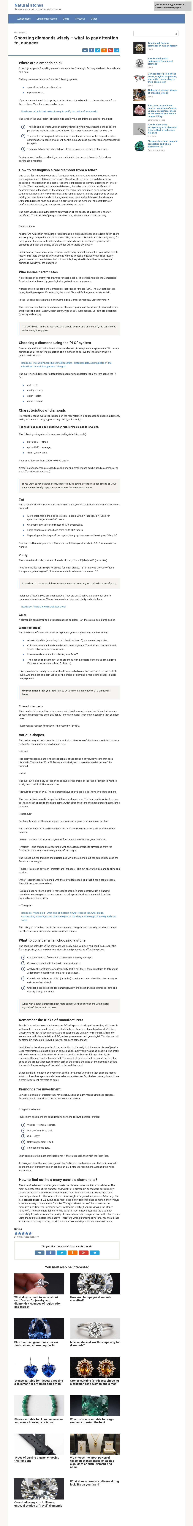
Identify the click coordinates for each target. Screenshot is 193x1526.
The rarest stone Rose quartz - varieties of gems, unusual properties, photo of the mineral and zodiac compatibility (162, 111)
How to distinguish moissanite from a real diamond (160, 61)
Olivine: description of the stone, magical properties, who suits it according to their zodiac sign (162, 77)
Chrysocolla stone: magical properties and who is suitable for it (162, 144)
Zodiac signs (24, 18)
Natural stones (28, 5)
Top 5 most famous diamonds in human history (162, 44)
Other (94, 18)
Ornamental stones (47, 18)
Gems (66, 18)
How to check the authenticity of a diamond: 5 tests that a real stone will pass (162, 128)
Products (80, 18)
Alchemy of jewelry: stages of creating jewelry (162, 91)
